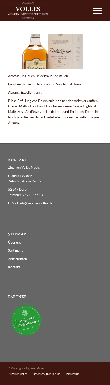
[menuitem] (95, 10)
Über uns (14, 242)
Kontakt (14, 267)
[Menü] (95, 10)
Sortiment (15, 250)
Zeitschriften (17, 259)
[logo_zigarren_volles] (45, 10)
